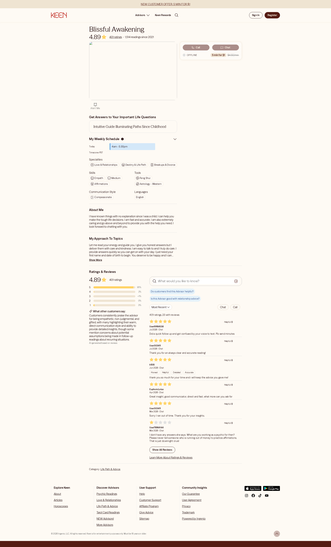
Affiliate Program (149, 506)
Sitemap (144, 518)
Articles (58, 500)
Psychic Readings (107, 494)
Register (272, 15)
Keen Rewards (163, 15)
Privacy (186, 506)
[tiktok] (260, 497)
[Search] (176, 15)
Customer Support (150, 500)
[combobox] (160, 307)
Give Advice (146, 512)
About (57, 494)
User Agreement (191, 500)
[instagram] (246, 497)
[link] (115, 37)
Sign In (256, 15)
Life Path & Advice (110, 469)
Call (198, 47)
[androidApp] (271, 490)
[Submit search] (236, 281)
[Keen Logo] (59, 15)
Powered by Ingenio (193, 518)
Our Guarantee (191, 494)
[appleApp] (252, 490)
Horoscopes (61, 506)
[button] (223, 307)
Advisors (140, 15)
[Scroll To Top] (277, 534)
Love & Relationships (109, 500)
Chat (227, 47)
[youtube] (267, 497)
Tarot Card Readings (108, 512)
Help (142, 494)
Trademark (188, 512)
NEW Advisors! (105, 518)
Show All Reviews (162, 449)
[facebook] (253, 497)
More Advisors (105, 525)
